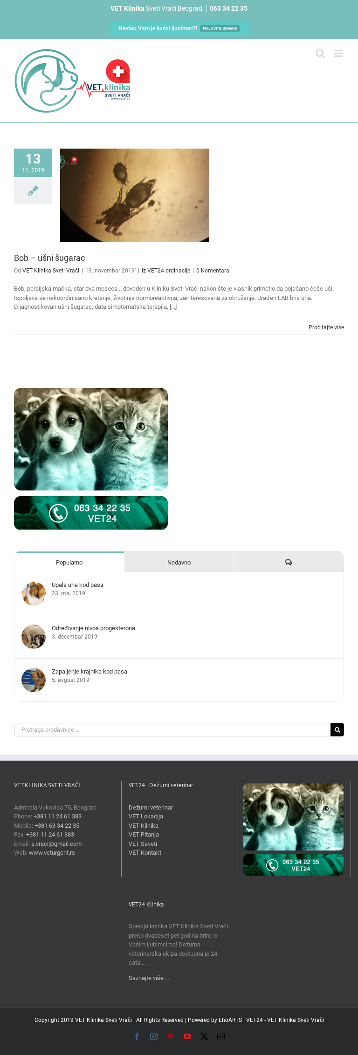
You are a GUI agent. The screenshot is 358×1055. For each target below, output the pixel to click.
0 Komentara (212, 270)
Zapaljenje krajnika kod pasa (89, 671)
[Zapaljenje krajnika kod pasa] (33, 672)
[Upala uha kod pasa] (33, 585)
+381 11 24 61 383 (58, 816)
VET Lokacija (146, 816)
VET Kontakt (145, 852)
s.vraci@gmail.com (56, 843)
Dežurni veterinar (151, 807)
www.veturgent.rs (52, 852)
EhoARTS (230, 1020)
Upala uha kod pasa (77, 584)
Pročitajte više (326, 327)
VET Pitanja (144, 834)
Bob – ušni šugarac (49, 258)
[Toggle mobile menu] (339, 53)
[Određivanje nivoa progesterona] (33, 629)
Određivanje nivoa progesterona (93, 628)
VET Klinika (143, 825)
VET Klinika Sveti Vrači (50, 270)
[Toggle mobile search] (320, 53)
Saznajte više (146, 977)
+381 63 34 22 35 (56, 825)
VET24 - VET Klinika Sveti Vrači (285, 1020)
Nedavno (179, 562)
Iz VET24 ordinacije (166, 270)
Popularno (69, 562)
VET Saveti (143, 843)
